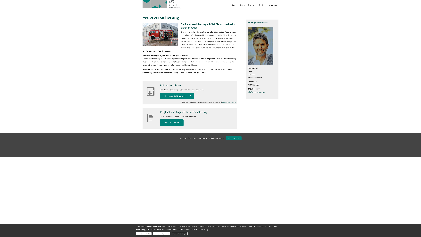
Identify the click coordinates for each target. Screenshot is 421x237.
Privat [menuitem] (241, 5)
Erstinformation (203, 138)
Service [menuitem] (261, 5)
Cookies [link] (221, 138)
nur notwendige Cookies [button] (162, 234)
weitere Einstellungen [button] (180, 234)
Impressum (183, 138)
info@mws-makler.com (256, 92)
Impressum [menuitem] (273, 5)
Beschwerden (213, 138)
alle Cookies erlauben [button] (144, 234)
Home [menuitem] (234, 5)
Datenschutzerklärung (229, 102)
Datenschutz (192, 138)
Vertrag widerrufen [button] (234, 138)
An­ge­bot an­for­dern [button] (171, 122)
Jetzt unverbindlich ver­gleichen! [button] (177, 96)
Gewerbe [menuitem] (251, 5)
